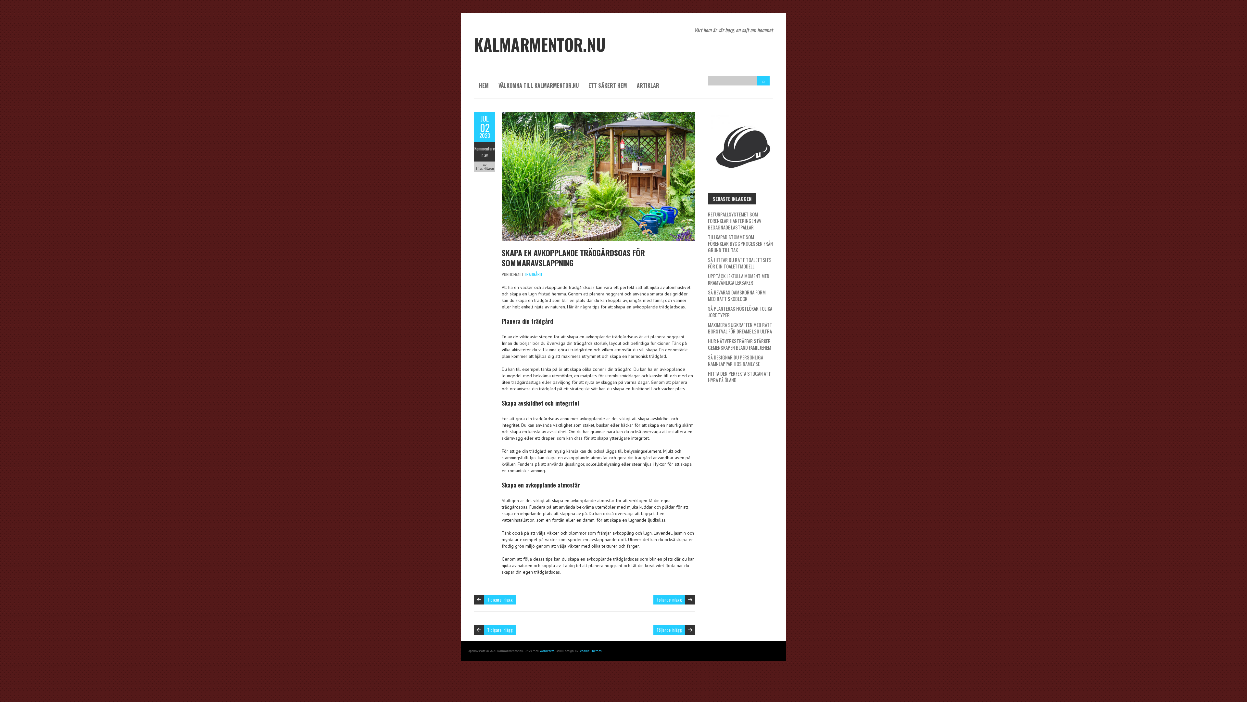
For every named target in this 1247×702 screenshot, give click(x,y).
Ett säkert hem (607, 85)
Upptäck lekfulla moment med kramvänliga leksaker (738, 279)
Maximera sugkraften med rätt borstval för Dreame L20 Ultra (740, 328)
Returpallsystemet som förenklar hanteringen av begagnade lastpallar (735, 221)
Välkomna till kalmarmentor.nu (538, 85)
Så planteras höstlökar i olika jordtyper (740, 311)
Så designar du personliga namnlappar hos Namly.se (735, 360)
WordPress (547, 651)
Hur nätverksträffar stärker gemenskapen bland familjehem (739, 344)
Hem (484, 85)
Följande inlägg (669, 599)
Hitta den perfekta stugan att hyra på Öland (739, 377)
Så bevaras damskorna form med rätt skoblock (737, 295)
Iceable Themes (590, 651)
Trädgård (533, 274)
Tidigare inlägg (500, 599)
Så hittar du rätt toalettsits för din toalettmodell (740, 263)
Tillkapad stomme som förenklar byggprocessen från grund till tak (740, 243)
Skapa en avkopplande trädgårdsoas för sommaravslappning (573, 257)
